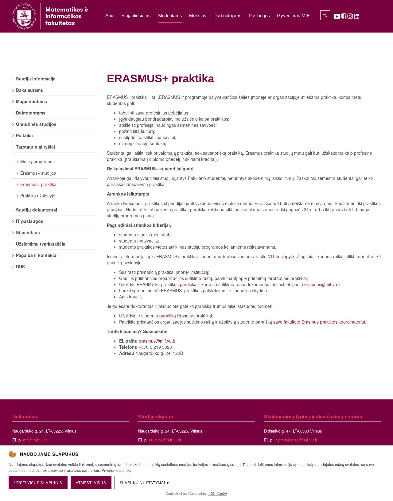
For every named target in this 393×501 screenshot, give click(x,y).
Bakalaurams (29, 90)
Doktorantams (30, 113)
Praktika (24, 135)
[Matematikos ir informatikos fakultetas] (50, 16)
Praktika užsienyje (37, 195)
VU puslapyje (281, 256)
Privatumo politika (116, 470)
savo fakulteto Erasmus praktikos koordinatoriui (319, 322)
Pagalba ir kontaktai (37, 255)
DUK (20, 266)
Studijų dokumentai (36, 210)
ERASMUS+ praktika (160, 78)
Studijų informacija (36, 79)
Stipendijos (28, 232)
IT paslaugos (29, 221)
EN (325, 16)
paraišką (189, 284)
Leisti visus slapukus (38, 482)
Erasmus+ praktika (38, 184)
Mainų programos (37, 161)
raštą (207, 278)
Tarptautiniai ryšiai (35, 147)
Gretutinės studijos (36, 124)
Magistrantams (31, 101)
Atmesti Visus (91, 482)
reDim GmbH (217, 493)
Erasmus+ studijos (38, 173)
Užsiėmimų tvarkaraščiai (41, 244)
